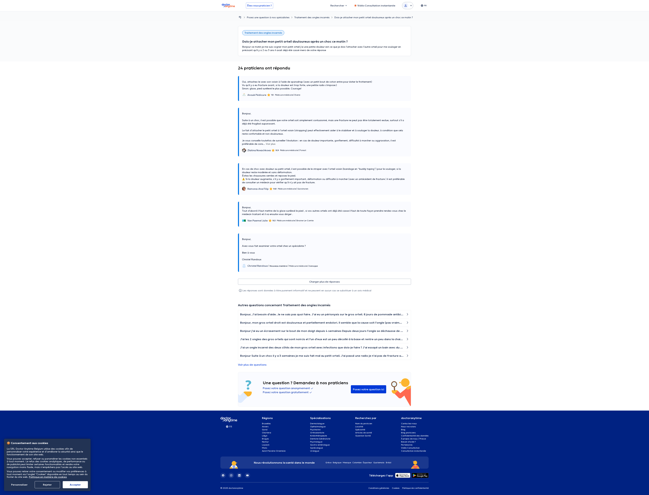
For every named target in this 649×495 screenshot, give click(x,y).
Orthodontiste (317, 432)
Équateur (367, 462)
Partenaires (407, 444)
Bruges (265, 438)
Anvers (265, 426)
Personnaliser (19, 484)
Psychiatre (315, 429)
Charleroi (266, 432)
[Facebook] (223, 475)
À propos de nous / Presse (413, 438)
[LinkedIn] (239, 475)
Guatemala (378, 462)
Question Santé (363, 435)
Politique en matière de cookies (48, 476)
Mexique (347, 462)
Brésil (388, 462)
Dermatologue (317, 423)
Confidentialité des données (415, 435)
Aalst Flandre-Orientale (273, 451)
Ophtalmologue (318, 426)
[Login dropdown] (407, 5)
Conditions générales (378, 488)
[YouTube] (247, 475)
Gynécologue (316, 448)
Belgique (337, 462)
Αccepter (75, 484)
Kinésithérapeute (318, 435)
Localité (359, 426)
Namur (265, 441)
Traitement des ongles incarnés (312, 17)
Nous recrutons (408, 426)
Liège (264, 435)
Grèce (328, 462)
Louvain (265, 444)
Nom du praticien (363, 423)
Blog (403, 429)
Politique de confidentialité (415, 488)
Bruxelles (266, 423)
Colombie (357, 462)
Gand (264, 429)
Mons (264, 448)
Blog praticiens (408, 432)
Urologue (314, 451)
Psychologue (316, 441)
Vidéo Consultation (410, 448)
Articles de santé (363, 432)
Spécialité (360, 429)
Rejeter (47, 484)
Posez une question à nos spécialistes (268, 17)
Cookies (396, 488)
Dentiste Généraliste (320, 438)
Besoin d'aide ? (408, 441)
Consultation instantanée (413, 451)
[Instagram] (231, 475)
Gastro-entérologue (320, 444)
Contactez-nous (409, 423)
